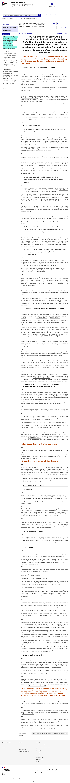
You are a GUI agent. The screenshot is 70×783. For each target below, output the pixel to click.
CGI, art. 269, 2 (40, 280)
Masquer (6, 34)
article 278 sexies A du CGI (29, 98)
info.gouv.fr (38, 770)
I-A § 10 (40, 564)
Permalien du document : (22, 734)
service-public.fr (48, 770)
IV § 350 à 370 (52, 480)
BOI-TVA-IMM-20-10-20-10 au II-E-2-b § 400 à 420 (34, 673)
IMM (21, 18)
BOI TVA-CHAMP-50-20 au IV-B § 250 (58, 260)
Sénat (37, 761)
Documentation (22, 749)
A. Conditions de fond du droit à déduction (11, 51)
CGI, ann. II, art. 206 (27, 714)
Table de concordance (23, 747)
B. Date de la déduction (10, 53)
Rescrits (35, 11)
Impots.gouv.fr (39, 759)
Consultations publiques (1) (24, 11)
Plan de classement (11, 11)
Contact (3, 747)
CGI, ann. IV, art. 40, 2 (56, 556)
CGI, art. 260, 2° (31, 458)
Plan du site (25, 778)
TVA (17, 18)
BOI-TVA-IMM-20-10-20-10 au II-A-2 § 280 (57, 280)
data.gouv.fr (38, 772)
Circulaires (38, 750)
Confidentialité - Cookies (35, 778)
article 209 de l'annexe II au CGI (56, 467)
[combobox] (20, 15)
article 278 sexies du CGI (57, 96)
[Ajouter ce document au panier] (57, 23)
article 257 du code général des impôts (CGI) (41, 89)
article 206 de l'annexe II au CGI (47, 722)
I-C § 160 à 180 (55, 584)
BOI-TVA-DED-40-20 (28, 173)
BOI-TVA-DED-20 (42, 571)
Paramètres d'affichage (48, 778)
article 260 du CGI (38, 727)
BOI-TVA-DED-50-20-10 (53, 427)
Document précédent (26, 33)
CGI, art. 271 (53, 452)
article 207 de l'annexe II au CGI (39, 243)
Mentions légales (18, 778)
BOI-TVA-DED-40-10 (42, 318)
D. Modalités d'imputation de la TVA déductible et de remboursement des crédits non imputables (11, 63)
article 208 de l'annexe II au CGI (39, 165)
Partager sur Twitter (57, 27)
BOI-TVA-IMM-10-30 (55, 318)
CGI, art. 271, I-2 (32, 144)
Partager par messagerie (65, 27)
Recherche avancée (51, 15)
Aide (2, 745)
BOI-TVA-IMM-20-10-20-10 (34, 438)
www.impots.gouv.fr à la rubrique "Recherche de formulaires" (42, 425)
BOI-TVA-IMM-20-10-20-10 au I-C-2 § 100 (39, 331)
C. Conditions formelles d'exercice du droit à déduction (10, 57)
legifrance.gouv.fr (59, 770)
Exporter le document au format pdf (54, 23)
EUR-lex (37, 755)
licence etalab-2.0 (29, 781)
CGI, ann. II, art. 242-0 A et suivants (41, 419)
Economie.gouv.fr (39, 757)
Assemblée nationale (40, 745)
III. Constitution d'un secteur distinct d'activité (10, 72)
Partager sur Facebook (54, 27)
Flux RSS (20, 745)
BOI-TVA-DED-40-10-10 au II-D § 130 (50, 336)
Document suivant (62, 33)
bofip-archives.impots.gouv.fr (24, 751)
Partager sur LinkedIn (61, 27)
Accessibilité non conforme (7, 778)
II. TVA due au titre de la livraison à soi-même (9, 68)
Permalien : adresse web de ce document (61, 23)
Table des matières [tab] (7, 24)
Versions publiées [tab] (7, 30)
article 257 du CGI (31, 397)
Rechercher (39, 15)
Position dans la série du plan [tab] (9, 27)
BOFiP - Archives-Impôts (44, 11)
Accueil (3, 11)
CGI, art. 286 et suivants (41, 556)
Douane (37, 753)
